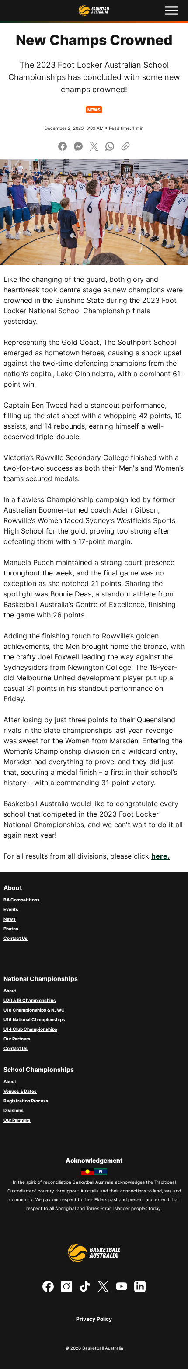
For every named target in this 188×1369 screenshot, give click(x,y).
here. (160, 856)
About (9, 990)
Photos (10, 928)
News (9, 919)
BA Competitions (21, 899)
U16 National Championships (34, 1019)
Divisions (13, 1110)
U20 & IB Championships (29, 1000)
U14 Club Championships (30, 1029)
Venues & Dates (20, 1091)
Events (10, 909)
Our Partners (17, 1038)
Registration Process (26, 1100)
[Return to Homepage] (94, 10)
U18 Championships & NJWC (34, 1009)
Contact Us (15, 938)
